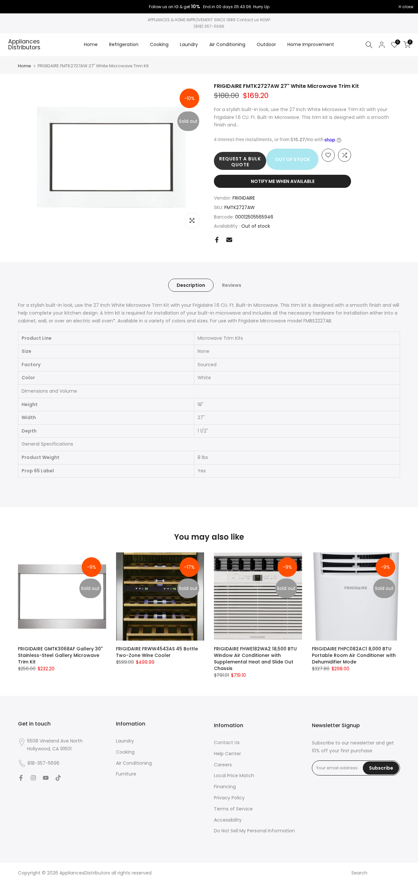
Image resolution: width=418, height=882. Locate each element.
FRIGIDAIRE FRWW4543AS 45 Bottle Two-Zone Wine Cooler (157, 652)
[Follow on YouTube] (46, 778)
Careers (223, 764)
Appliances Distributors (24, 44)
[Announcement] (209, 7)
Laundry (189, 44)
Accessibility (228, 820)
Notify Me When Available (282, 181)
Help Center (227, 753)
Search (359, 873)
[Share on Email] (229, 240)
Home (91, 44)
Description (191, 285)
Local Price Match (234, 775)
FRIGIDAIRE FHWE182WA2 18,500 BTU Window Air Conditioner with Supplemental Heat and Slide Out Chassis (255, 658)
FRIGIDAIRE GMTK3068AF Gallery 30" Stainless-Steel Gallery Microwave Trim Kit (60, 655)
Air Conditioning (227, 44)
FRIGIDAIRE (244, 198)
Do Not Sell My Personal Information (254, 830)
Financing (225, 786)
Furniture (126, 774)
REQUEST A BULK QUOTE (240, 161)
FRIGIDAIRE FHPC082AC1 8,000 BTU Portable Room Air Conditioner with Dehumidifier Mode (354, 655)
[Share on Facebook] (217, 240)
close (14, 7)
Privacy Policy (229, 797)
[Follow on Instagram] (33, 778)
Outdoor (266, 44)
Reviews (231, 285)
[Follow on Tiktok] (58, 778)
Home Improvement (310, 44)
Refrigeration (123, 44)
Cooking (159, 44)
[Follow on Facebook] (21, 778)
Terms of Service (233, 809)
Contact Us (227, 742)
